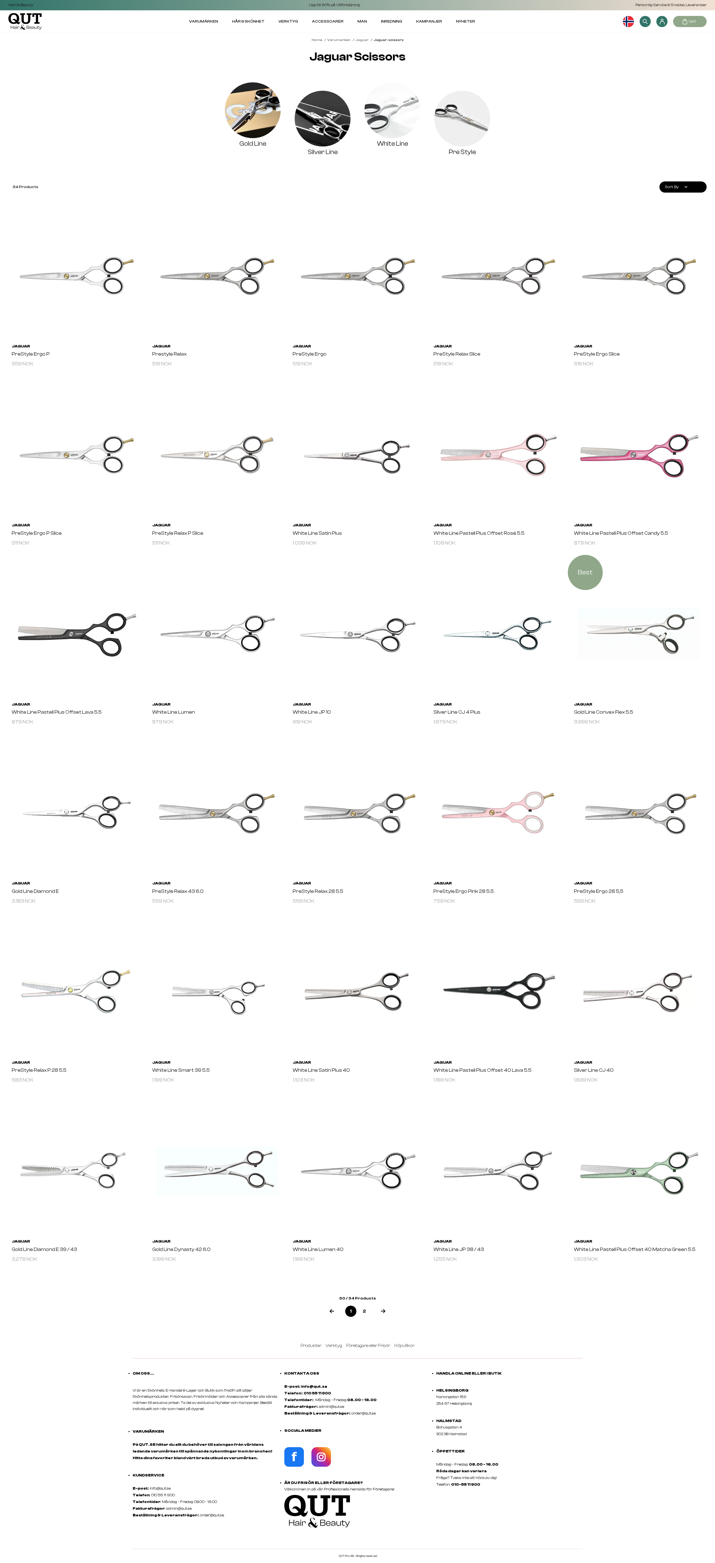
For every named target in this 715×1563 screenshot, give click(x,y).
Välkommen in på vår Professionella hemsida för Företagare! (339, 1489)
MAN (362, 21)
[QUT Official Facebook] (294, 1465)
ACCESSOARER (328, 21)
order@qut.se (212, 1515)
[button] (331, 1311)
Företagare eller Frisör (368, 1345)
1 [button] (351, 1311)
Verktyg (334, 1345)
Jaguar (362, 40)
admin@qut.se (179, 1508)
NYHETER (465, 21)
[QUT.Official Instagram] (321, 1465)
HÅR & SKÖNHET (248, 21)
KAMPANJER (429, 21)
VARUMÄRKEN (203, 21)
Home (317, 40)
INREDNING (391, 21)
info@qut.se (160, 1488)
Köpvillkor (404, 1345)
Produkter (311, 1345)
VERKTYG (288, 21)
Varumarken (339, 40)
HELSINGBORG (452, 1390)
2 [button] (364, 1311)
